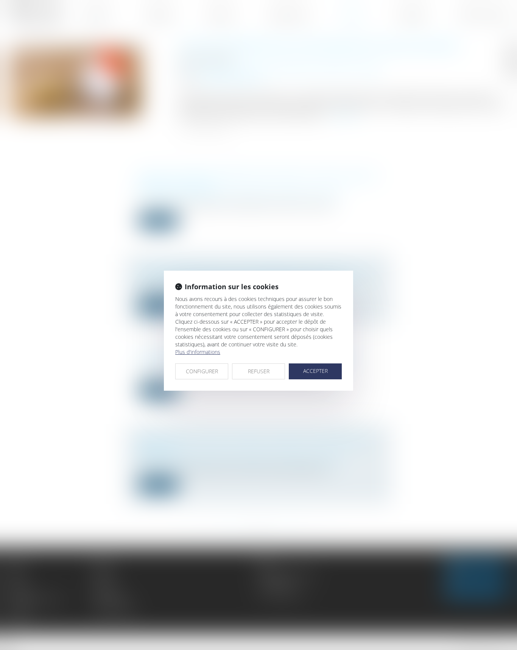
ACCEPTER (315, 370)
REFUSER (258, 371)
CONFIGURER (202, 371)
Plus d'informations (197, 351)
